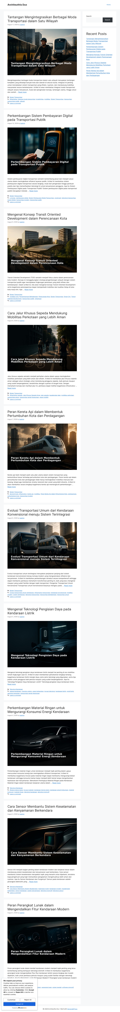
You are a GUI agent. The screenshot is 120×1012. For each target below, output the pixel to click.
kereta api (30, 494)
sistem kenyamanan (33, 890)
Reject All (27, 1000)
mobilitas (47, 99)
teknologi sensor (58, 890)
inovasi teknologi (49, 691)
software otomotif (68, 987)
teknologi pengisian (14, 693)
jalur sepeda (45, 395)
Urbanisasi (38, 298)
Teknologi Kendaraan (16, 689)
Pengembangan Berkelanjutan (28, 296)
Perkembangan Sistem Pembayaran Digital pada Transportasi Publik (40, 118)
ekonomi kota (14, 494)
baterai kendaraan (15, 691)
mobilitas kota (14, 296)
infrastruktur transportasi (42, 592)
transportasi (68, 99)
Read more (22, 92)
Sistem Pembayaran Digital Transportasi (41, 198)
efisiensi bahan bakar (16, 790)
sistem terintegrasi (19, 594)
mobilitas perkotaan (67, 395)
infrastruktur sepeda (16, 395)
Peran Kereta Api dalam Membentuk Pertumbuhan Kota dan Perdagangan (36, 414)
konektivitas (40, 99)
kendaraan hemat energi (41, 790)
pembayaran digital (22, 198)
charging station (27, 691)
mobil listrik (70, 691)
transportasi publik (13, 101)
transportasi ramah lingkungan (29, 397)
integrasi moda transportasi (26, 99)
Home (109, 5)
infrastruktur (13, 99)
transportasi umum (63, 594)
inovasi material (28, 790)
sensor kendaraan (21, 890)
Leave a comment (15, 103)
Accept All (19, 1004)
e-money (12, 198)
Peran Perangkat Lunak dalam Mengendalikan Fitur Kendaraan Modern (38, 907)
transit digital (12, 200)
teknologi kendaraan (30, 792)
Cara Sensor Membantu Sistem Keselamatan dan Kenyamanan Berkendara (42, 808)
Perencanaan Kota (44, 296)
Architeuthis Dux (17, 4)
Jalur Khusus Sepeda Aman (31, 395)
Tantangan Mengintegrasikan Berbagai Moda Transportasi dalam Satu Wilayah (42, 19)
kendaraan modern (55, 888)
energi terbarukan (38, 691)
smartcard (58, 198)
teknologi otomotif (43, 792)
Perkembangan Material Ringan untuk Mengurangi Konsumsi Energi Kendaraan (38, 710)
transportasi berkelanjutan (48, 594)
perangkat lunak (47, 987)
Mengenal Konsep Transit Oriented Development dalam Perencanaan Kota (37, 216)
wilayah (22, 101)
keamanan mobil (43, 888)
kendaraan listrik (61, 691)
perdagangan (72, 494)
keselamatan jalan (55, 395)
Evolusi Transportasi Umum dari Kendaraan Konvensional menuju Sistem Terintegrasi (41, 512)
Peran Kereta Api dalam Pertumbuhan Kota (54, 494)
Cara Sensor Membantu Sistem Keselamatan (24, 888)
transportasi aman (13, 397)
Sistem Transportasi (16, 97)
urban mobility (44, 397)
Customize (11, 1000)
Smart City (67, 296)
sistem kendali (56, 987)
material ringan (18, 792)
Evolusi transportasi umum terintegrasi (22, 592)
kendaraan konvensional (58, 592)
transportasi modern (22, 200)
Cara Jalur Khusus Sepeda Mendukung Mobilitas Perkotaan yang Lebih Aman (37, 315)
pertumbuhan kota (13, 496)
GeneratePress (72, 1009)
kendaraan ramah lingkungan (59, 790)
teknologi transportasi (69, 198)
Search (89, 16)
